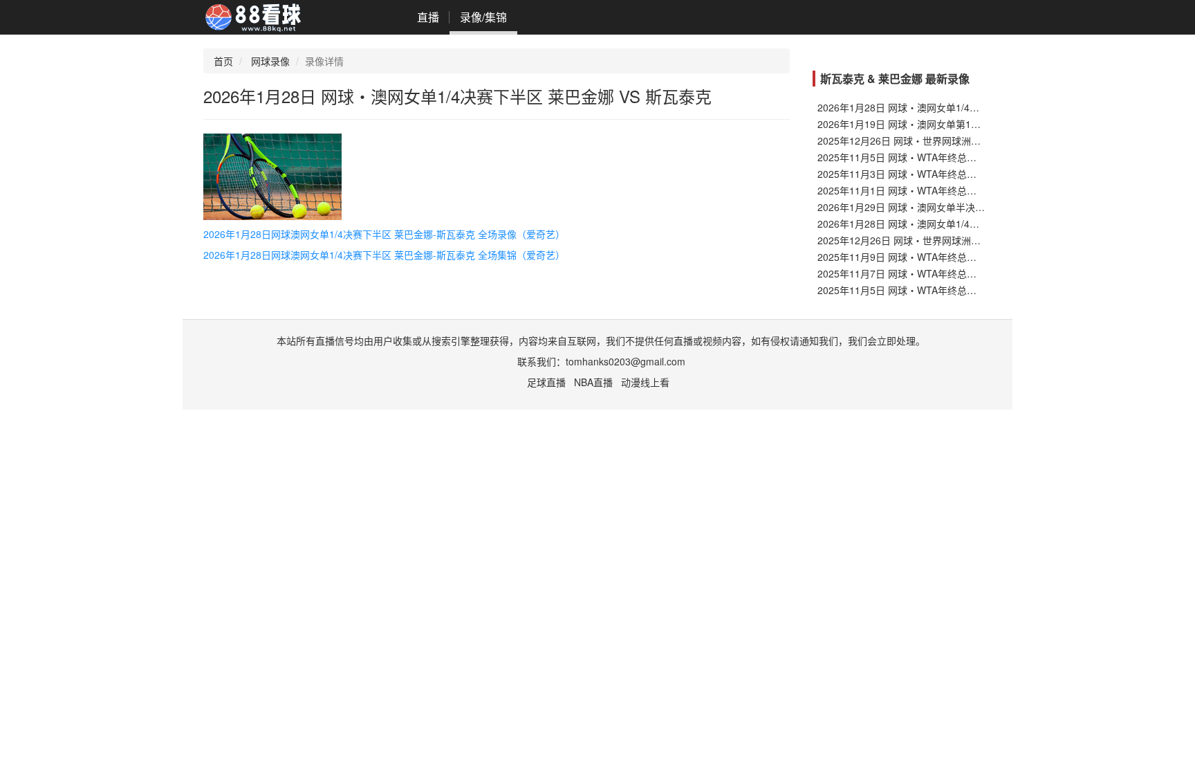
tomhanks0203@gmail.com (625, 361)
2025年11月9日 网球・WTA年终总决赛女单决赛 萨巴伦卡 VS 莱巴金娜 (970, 257)
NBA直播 (593, 382)
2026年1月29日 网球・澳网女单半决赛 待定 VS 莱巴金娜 (940, 207)
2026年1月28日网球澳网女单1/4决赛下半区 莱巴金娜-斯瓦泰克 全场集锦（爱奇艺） (384, 255)
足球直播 (546, 382)
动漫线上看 (645, 382)
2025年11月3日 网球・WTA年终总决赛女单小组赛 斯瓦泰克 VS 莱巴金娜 (975, 174)
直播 (428, 17)
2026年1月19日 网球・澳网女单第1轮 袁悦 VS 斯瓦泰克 (938, 124)
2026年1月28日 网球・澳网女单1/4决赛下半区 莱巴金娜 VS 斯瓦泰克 (966, 107)
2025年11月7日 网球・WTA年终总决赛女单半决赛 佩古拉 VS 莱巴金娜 (970, 273)
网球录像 (270, 61)
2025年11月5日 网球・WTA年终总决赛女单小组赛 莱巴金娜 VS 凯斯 (965, 290)
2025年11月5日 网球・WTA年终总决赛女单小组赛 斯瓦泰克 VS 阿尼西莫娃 (979, 157)
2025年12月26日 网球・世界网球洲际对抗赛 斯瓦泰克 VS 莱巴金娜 (962, 140)
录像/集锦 (483, 17)
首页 (223, 61)
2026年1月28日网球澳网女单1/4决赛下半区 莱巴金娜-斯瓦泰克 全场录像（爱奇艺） (384, 234)
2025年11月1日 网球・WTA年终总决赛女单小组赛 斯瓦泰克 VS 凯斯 (965, 190)
